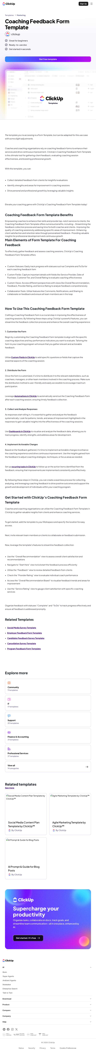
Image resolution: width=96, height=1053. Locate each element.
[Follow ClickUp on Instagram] (12, 1029)
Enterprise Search (10, 989)
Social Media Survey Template (21, 627)
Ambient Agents (9, 980)
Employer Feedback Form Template (24, 633)
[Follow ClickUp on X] (16, 1029)
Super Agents (8, 976)
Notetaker (7, 984)
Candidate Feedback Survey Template (25, 638)
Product (5, 1004)
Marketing (21, 15)
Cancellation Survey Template (21, 643)
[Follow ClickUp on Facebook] (8, 1029)
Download (6, 999)
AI (3, 967)
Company (6, 1016)
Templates (9, 15)
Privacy (43, 1048)
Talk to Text (7, 993)
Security (31, 1048)
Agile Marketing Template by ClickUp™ (69, 824)
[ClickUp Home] (8, 4)
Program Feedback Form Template (24, 648)
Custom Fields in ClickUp (23, 357)
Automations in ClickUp (25, 396)
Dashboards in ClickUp (20, 431)
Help (4, 1022)
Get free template (48, 59)
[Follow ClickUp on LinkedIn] (4, 1029)
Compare (6, 1010)
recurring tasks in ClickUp (24, 466)
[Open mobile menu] (92, 4)
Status (21, 1048)
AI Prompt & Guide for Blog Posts (24, 868)
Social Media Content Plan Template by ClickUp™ (24, 824)
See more (9, 787)
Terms (52, 1048)
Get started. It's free (26, 938)
